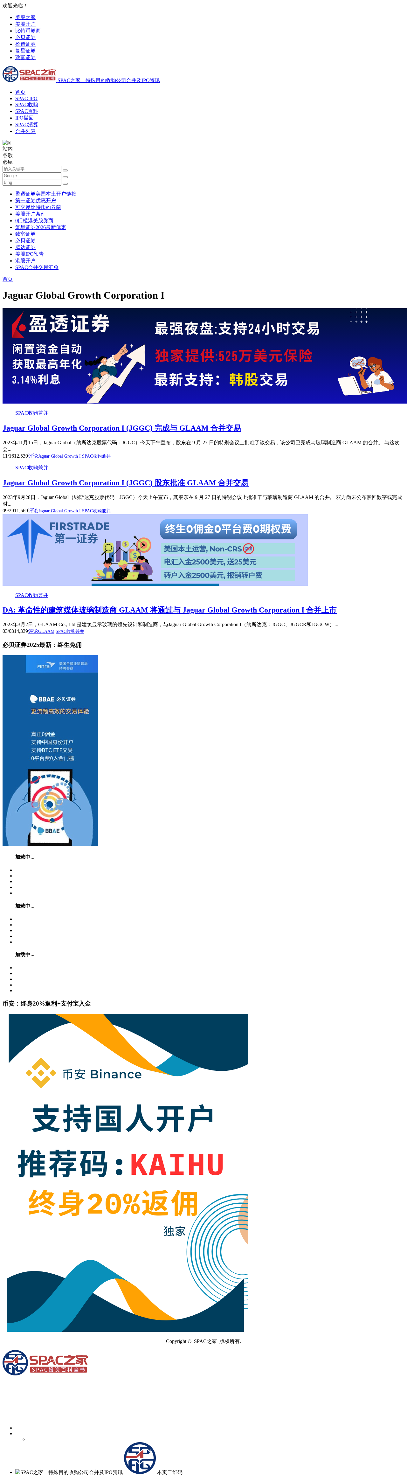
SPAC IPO (26, 98)
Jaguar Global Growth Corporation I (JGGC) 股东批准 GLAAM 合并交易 (126, 483)
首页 (20, 92)
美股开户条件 (30, 214)
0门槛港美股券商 (34, 220)
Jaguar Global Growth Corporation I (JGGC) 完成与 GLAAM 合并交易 (122, 428)
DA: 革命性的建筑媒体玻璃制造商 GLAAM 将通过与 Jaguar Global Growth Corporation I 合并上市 (170, 610)
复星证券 (25, 50)
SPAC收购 (26, 104)
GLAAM (46, 631)
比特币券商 (28, 30)
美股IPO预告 (29, 254)
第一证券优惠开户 (35, 200)
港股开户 (25, 260)
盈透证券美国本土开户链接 (45, 194)
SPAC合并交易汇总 (37, 267)
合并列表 (25, 131)
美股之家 (25, 17)
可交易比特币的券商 (38, 207)
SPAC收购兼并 (31, 413)
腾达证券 (25, 247)
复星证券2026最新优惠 (40, 227)
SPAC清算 (26, 124)
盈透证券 (25, 44)
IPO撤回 (24, 118)
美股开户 (25, 24)
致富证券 (25, 57)
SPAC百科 (26, 111)
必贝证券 (25, 37)
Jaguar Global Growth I (59, 456)
